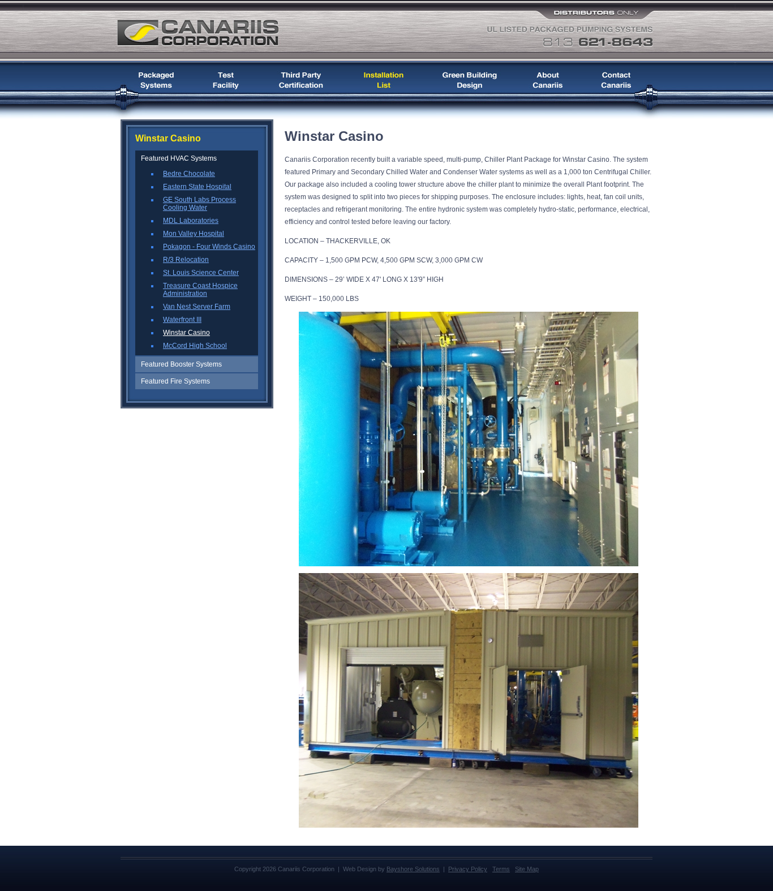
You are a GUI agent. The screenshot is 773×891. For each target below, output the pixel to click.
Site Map (527, 869)
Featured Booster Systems (181, 364)
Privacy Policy (467, 869)
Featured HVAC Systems (179, 158)
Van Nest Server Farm (196, 307)
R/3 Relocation (186, 260)
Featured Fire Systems (175, 381)
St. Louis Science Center (201, 273)
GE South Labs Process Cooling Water (199, 204)
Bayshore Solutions (413, 869)
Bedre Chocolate (189, 174)
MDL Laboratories (190, 221)
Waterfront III (182, 320)
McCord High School (195, 346)
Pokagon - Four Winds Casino (209, 247)
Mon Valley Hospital (193, 234)
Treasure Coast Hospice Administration (200, 290)
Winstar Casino (186, 333)
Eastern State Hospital (197, 187)
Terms (501, 869)
